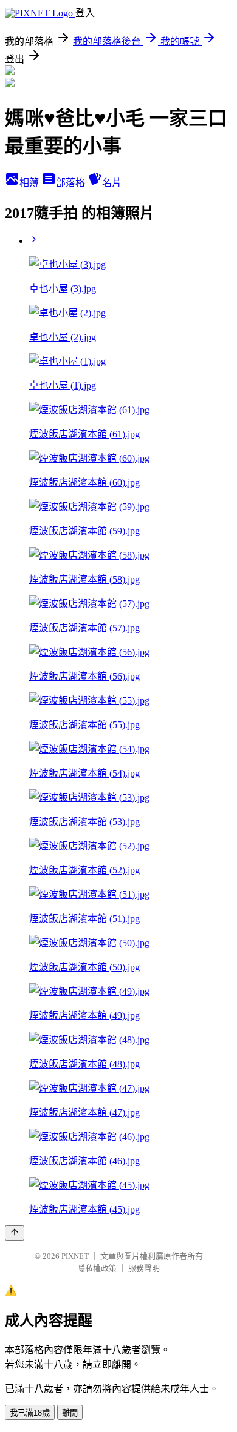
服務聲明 (144, 1268)
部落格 (72, 182)
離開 (70, 1412)
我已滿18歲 (30, 1412)
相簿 (30, 182)
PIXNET (75, 1256)
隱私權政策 (97, 1268)
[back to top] (14, 1233)
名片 (112, 182)
